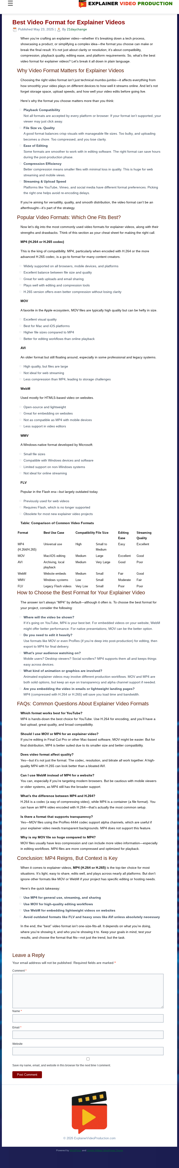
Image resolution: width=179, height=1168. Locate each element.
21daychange (77, 29)
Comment (19, 970)
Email (16, 1027)
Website (17, 1043)
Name (17, 1011)
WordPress (75, 1150)
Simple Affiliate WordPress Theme (105, 1150)
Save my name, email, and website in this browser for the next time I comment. (61, 1065)
